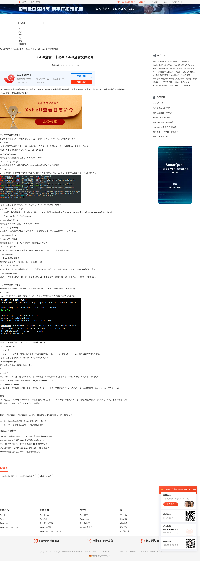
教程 (20, 41)
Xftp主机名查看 (38, 415)
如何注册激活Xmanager (162, 113)
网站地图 (124, 523)
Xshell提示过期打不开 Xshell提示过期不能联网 (27, 421)
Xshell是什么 (158, 103)
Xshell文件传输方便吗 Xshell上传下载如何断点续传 (22, 440)
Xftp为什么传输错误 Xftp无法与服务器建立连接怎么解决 (175, 79)
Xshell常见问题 (86, 527)
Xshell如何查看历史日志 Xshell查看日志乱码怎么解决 (174, 72)
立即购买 (81, 82)
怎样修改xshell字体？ (162, 108)
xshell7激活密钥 (8, 476)
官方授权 (124, 527)
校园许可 (22, 44)
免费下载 (81, 76)
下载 (20, 35)
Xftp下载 (43, 519)
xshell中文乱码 (45, 476)
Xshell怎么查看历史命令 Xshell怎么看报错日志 (171, 62)
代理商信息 (125, 531)
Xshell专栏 (84, 515)
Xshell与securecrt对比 (161, 118)
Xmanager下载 (46, 527)
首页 (20, 28)
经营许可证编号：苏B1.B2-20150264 (100, 552)
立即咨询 (170, 504)
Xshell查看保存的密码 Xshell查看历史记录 (25, 425)
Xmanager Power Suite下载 (51, 531)
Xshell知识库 (18, 49)
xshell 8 (31, 16)
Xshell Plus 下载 (46, 523)
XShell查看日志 (23, 415)
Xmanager (4, 523)
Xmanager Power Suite (9, 527)
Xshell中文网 (5, 49)
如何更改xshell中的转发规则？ (165, 132)
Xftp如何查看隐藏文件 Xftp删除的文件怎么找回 (171, 75)
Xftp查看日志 (52, 415)
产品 (20, 32)
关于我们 (124, 515)
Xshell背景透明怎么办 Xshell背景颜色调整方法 (20, 452)
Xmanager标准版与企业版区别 (165, 127)
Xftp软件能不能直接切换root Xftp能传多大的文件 (172, 82)
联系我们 (124, 519)
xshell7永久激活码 (27, 476)
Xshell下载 (44, 515)
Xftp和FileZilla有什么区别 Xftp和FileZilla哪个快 (171, 85)
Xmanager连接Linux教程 (163, 122)
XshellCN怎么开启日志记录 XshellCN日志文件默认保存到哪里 (26, 436)
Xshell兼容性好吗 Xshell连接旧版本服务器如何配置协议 (23, 444)
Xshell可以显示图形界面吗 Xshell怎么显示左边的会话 (174, 65)
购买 (20, 38)
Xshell (2, 515)
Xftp (2, 519)
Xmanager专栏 (86, 519)
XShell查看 (10, 415)
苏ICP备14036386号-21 (101, 556)
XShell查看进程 (66, 415)
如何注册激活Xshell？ (162, 137)
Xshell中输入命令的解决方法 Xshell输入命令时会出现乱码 (24, 448)
